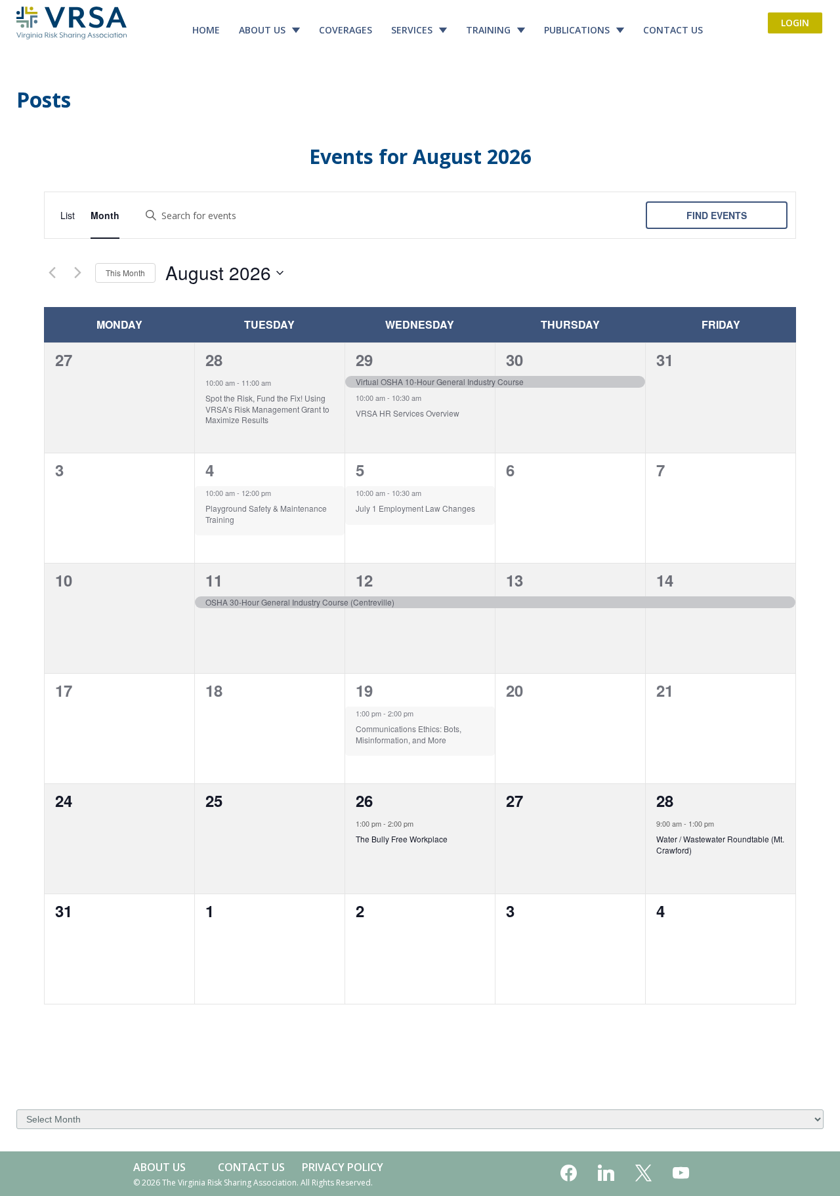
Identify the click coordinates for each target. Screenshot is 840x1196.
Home (206, 30)
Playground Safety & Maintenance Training (266, 514)
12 (364, 580)
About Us (262, 30)
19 (364, 690)
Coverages (345, 30)
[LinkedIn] (606, 1174)
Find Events (716, 215)
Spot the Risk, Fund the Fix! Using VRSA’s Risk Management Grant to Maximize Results (267, 408)
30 (514, 359)
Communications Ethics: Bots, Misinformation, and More (408, 734)
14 (664, 580)
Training (488, 30)
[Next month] (77, 273)
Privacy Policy (342, 1167)
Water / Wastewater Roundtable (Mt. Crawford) (720, 844)
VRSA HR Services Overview (407, 413)
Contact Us (673, 30)
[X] (643, 1174)
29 (364, 359)
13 (514, 580)
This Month (125, 272)
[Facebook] (568, 1174)
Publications (577, 30)
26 (364, 800)
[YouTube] (680, 1174)
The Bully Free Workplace (402, 838)
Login (795, 22)
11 (213, 580)
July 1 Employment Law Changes (415, 508)
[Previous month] (52, 273)
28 (213, 359)
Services (411, 30)
